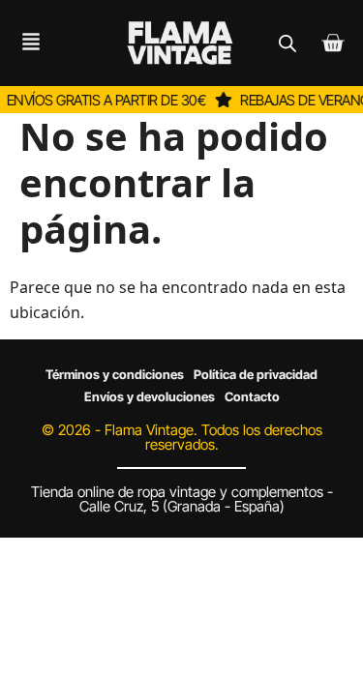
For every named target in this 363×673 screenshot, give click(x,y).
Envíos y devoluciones (149, 396)
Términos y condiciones (114, 374)
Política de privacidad (256, 374)
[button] (23, 43)
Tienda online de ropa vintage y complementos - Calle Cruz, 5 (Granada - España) (182, 499)
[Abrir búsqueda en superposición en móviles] (287, 43)
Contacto (252, 396)
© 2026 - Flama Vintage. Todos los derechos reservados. (182, 437)
